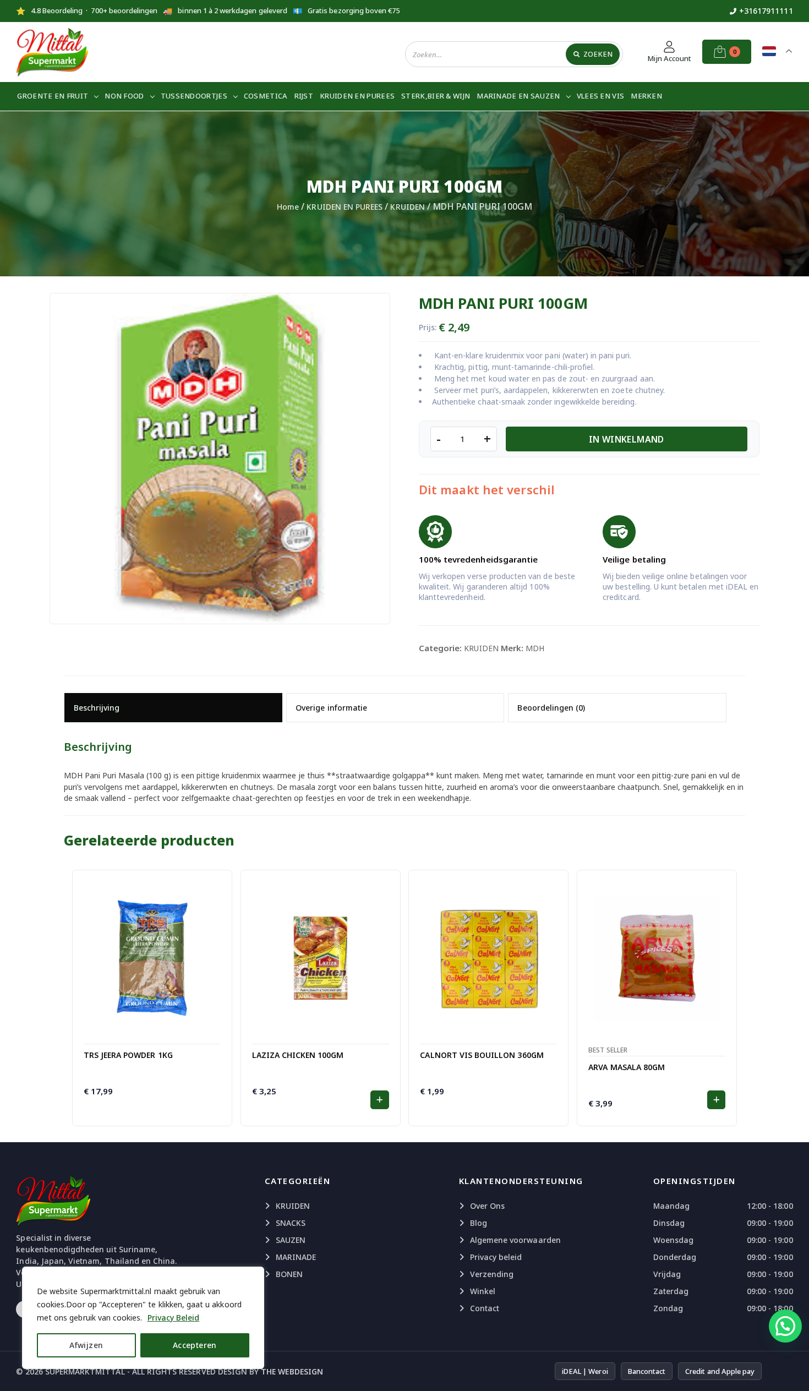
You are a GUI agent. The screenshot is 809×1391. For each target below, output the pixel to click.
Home (288, 206)
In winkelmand (626, 439)
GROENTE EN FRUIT (52, 96)
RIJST (304, 96)
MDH (535, 648)
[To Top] (790, 1369)
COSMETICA (266, 96)
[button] (379, 1099)
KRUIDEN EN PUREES (357, 96)
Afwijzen (86, 1345)
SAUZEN (290, 1240)
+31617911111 (766, 11)
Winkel (482, 1291)
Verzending (492, 1274)
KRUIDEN (407, 206)
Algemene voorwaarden (515, 1240)
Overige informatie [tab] (331, 707)
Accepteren (195, 1345)
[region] (143, 1318)
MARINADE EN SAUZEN (518, 96)
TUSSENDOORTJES (194, 96)
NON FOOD (124, 96)
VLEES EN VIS (601, 96)
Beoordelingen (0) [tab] (551, 707)
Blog (478, 1223)
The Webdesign (292, 1371)
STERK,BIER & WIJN (435, 96)
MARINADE (296, 1257)
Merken (646, 96)
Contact (484, 1308)
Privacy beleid (496, 1257)
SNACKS (290, 1223)
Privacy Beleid (173, 1317)
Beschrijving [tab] (97, 707)
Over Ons (487, 1206)
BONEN (289, 1274)
